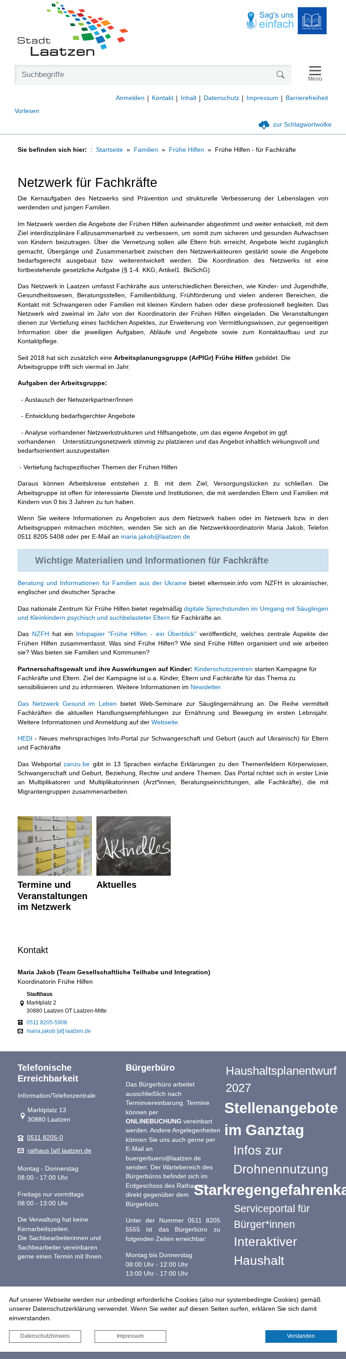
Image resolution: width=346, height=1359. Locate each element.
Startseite (109, 149)
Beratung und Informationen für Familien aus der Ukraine (102, 583)
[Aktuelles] (133, 846)
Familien (146, 149)
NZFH (40, 634)
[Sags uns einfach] (270, 21)
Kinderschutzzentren (223, 669)
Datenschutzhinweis (45, 1336)
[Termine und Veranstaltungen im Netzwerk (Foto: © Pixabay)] (55, 846)
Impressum (130, 1336)
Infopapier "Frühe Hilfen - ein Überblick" (136, 634)
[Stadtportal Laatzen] (73, 30)
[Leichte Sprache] (312, 20)
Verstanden (301, 1336)
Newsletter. (206, 687)
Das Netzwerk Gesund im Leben (67, 703)
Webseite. (165, 722)
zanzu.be (77, 764)
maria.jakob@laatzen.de (155, 536)
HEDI (25, 738)
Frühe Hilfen (186, 149)
